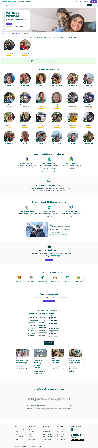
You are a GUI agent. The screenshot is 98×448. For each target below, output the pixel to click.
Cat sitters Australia (53, 320)
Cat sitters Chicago (32, 330)
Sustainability (31, 431)
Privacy (40, 446)
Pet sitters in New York (47, 434)
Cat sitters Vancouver (43, 324)
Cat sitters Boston (31, 335)
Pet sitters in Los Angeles (47, 436)
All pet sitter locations (47, 442)
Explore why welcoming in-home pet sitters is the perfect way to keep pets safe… (75, 369)
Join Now (94, 1)
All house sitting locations (61, 441)
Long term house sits (60, 429)
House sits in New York (61, 432)
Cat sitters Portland (32, 323)
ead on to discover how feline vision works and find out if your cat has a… (22, 369)
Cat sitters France (52, 326)
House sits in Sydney (60, 436)
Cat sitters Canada (53, 321)
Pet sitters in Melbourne (47, 439)
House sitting (59, 428)
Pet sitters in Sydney (46, 437)
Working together (32, 439)
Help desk (17, 434)
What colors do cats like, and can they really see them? (22, 362)
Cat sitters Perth (42, 322)
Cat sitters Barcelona (43, 332)
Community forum (32, 429)
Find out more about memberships (49, 193)
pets (16, 358)
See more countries (53, 336)
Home (3, 33)
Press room (31, 436)
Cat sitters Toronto (42, 327)
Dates (84, 5)
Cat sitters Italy (52, 331)
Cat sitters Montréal (42, 333)
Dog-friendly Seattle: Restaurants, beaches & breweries (38, 364)
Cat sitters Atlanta (31, 333)
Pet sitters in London (46, 432)
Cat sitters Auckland (43, 330)
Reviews (16, 439)
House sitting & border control (20, 437)
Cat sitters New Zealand (54, 328)
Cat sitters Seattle (31, 322)
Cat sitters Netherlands (53, 330)
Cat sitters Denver (31, 325)
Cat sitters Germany (53, 323)
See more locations (32, 337)
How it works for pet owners (20, 428)
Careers (30, 432)
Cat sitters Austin (31, 327)
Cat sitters (8, 33)
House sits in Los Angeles (61, 434)
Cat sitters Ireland (52, 333)
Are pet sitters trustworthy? (55, 361)
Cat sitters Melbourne (43, 319)
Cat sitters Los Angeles (32, 318)
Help (85, 1)
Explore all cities (49, 342)
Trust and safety (18, 432)
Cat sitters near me (46, 429)
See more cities (42, 335)
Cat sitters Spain (52, 325)
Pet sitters (45, 428)
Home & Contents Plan (19, 436)
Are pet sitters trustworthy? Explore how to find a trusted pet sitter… (57, 367)
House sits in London (60, 431)
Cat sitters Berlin (42, 325)
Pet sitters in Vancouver (47, 441)
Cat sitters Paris (42, 328)
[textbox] (13, 5)
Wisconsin (21, 33)
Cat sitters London (42, 315)
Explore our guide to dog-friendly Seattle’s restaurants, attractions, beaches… (40, 372)
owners (53, 358)
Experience (95, 5)
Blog (30, 434)
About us (30, 428)
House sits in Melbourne (61, 437)
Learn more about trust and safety (49, 171)
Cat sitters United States (54, 315)
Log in (88, 1)
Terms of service (33, 446)
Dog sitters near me (46, 431)
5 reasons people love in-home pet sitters (74, 362)
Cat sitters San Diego (32, 328)
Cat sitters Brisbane (42, 320)
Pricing (16, 431)
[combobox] (13, 5)
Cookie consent (18, 441)
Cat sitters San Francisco (33, 320)
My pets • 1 (89, 5)
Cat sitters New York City (32, 317)
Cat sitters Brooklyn (32, 332)
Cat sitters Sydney (42, 317)
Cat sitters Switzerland (53, 335)
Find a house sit (28, 1)
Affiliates (30, 437)
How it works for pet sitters (20, 429)
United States (14, 33)
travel (35, 358)
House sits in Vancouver (61, 439)
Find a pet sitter (21, 1)
